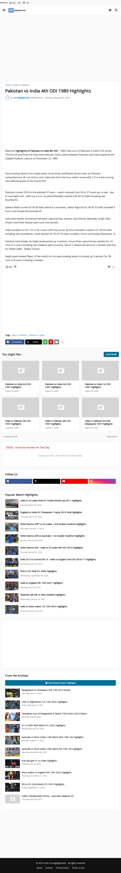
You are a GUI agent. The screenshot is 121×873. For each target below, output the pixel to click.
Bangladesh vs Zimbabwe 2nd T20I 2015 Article (46, 689)
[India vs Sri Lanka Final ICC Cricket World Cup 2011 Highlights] (11, 503)
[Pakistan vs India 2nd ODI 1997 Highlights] (60, 371)
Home (8, 85)
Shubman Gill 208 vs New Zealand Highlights (42, 594)
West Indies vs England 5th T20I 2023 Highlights (47, 772)
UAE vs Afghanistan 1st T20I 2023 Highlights (44, 701)
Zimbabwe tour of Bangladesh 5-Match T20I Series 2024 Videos (54, 713)
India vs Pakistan (21, 85)
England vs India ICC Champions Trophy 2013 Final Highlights (51, 512)
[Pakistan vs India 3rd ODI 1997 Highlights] (20, 371)
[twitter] (46, 481)
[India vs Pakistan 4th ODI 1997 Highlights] (60, 407)
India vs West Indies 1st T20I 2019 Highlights (43, 606)
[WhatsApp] (45, 341)
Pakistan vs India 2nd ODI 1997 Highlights (58, 385)
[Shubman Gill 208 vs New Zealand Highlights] (11, 597)
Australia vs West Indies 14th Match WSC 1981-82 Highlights (53, 737)
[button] (4, 10)
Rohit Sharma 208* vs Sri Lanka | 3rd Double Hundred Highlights (53, 524)
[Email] (56, 341)
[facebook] (18, 481)
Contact (49, 867)
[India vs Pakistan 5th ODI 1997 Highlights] (20, 407)
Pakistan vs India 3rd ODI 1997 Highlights (18, 385)
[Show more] (62, 341)
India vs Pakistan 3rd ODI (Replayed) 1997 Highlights (99, 422)
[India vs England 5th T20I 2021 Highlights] (11, 586)
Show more (111, 354)
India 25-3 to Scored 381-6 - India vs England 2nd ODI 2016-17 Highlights (58, 559)
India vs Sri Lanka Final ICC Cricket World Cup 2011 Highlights (51, 500)
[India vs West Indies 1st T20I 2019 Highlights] (11, 609)
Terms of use (78, 867)
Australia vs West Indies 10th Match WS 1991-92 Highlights (52, 748)
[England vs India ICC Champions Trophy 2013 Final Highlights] (11, 515)
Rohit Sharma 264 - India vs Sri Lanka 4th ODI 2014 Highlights (51, 547)
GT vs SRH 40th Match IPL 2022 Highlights (44, 725)
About (39, 867)
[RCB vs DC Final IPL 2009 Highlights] (11, 574)
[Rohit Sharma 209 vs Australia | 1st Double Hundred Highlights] (11, 538)
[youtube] (74, 481)
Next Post (111, 436)
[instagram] (102, 481)
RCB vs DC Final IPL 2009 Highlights (38, 571)
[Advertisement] (60, 39)
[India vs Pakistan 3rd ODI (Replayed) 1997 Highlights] (100, 407)
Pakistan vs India (37, 335)
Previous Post (11, 436)
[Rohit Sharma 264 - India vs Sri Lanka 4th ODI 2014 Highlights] (11, 550)
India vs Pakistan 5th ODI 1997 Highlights (18, 422)
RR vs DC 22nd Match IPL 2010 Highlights (43, 784)
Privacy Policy (62, 867)
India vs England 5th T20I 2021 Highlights (41, 583)
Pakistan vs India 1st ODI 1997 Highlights (98, 385)
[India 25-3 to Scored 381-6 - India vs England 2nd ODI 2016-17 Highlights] (11, 562)
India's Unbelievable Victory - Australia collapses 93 (48, 795)
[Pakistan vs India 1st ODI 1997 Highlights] (100, 371)
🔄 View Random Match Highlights (60, 683)
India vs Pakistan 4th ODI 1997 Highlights (58, 422)
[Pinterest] (50, 341)
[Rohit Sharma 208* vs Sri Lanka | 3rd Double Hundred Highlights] (11, 527)
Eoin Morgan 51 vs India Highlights (39, 760)
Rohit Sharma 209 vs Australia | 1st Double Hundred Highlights (52, 535)
